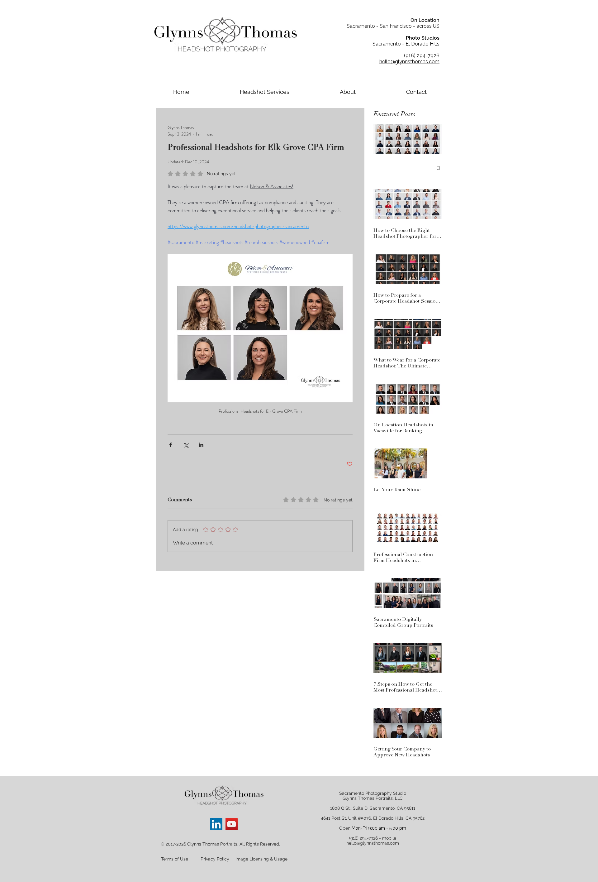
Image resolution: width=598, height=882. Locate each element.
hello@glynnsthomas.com (372, 843)
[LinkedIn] (216, 824)
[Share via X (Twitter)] (186, 445)
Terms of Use (174, 858)
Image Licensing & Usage (261, 858)
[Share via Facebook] (170, 445)
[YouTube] (231, 824)
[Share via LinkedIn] (201, 445)
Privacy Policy (215, 858)
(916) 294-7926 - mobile (372, 838)
